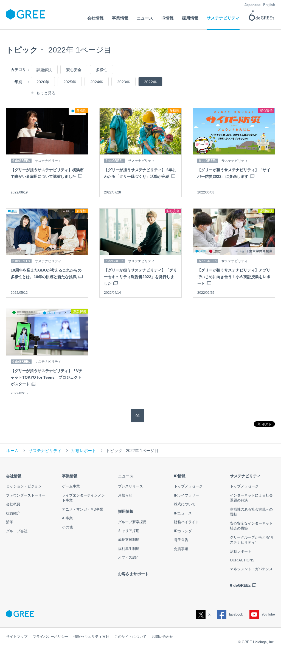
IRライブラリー (186, 495)
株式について (184, 504)
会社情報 (13, 476)
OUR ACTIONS (242, 560)
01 (138, 416)
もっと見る (45, 93)
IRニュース (183, 513)
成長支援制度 (128, 540)
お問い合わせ (162, 637)
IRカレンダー (184, 531)
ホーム (12, 450)
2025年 (69, 82)
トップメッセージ (188, 486)
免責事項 (181, 549)
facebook (236, 614)
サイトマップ (16, 637)
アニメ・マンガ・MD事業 (82, 509)
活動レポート (83, 450)
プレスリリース (130, 486)
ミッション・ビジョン (24, 486)
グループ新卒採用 (132, 522)
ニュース (125, 476)
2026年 (42, 82)
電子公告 (181, 540)
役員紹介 (13, 513)
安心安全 (74, 70)
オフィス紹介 (128, 557)
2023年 (123, 82)
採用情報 (125, 511)
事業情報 (69, 476)
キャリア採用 (128, 531)
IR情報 (180, 476)
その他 (67, 527)
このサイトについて (130, 637)
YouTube (268, 614)
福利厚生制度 (128, 549)
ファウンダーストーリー (25, 495)
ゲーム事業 (71, 486)
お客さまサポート (133, 574)
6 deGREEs (240, 585)
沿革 (9, 522)
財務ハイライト (186, 522)
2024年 (96, 82)
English (269, 5)
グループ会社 (16, 531)
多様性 (101, 70)
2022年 (150, 82)
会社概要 (13, 504)
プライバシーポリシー (50, 637)
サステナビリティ (45, 450)
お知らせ (125, 495)
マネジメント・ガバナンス (251, 569)
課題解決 (44, 70)
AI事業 (67, 518)
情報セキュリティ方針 (91, 637)
